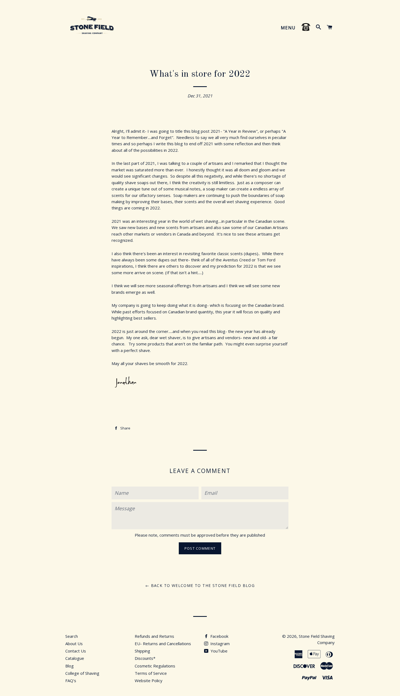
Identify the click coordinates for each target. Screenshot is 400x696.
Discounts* (145, 658)
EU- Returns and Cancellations (163, 643)
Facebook (218, 636)
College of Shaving (82, 673)
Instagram (219, 643)
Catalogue (74, 658)
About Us (74, 643)
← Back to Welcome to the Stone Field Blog (200, 585)
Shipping (142, 651)
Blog (69, 666)
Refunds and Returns (154, 636)
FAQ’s (70, 680)
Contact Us (75, 651)
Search (71, 636)
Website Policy (148, 680)
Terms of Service (151, 673)
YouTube (218, 651)
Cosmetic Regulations (155, 666)
